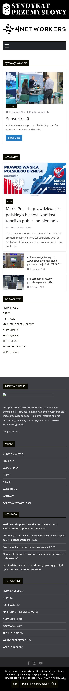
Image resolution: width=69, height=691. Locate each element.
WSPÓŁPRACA (10, 351)
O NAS (6, 482)
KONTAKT (8, 496)
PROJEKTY (8, 460)
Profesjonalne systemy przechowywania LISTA (40, 280)
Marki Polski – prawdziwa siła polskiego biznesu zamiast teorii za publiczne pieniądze (33, 214)
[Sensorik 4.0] (34, 88)
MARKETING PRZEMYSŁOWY (18, 324)
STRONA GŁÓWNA (13, 453)
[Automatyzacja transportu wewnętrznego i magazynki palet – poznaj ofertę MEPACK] (13, 263)
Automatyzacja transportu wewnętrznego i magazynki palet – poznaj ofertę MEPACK (43, 261)
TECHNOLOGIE (11, 340)
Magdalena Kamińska (39, 112)
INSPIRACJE (11, 106)
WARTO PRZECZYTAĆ (14, 346)
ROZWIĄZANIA (11, 335)
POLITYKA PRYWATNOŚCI (17, 503)
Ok (15, 684)
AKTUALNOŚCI (11, 307)
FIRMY (9, 201)
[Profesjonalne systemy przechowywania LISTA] (13, 283)
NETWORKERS (10, 329)
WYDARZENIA (10, 489)
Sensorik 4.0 (17, 118)
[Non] (64, 679)
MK (29, 227)
